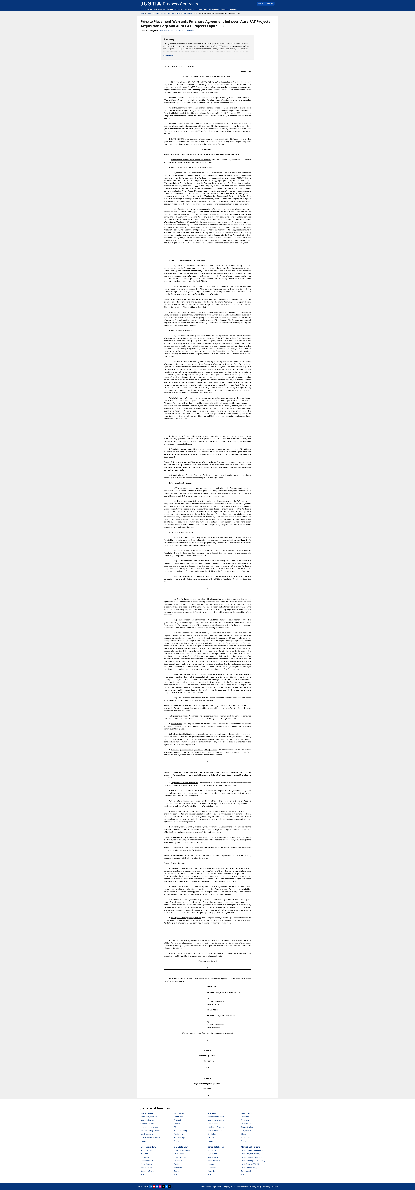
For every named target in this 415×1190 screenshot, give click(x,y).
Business (212, 1113)
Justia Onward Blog (249, 1167)
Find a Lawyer (146, 9)
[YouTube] (154, 1186)
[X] (169, 1186)
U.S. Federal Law (148, 1147)
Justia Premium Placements (252, 1157)
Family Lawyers (146, 1134)
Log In (260, 3)
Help (233, 1187)
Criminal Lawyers (147, 1123)
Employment (213, 1123)
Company (226, 1187)
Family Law (178, 1134)
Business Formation (216, 1116)
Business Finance (167, 30)
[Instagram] (160, 1186)
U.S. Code (144, 1154)
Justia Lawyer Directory (250, 1154)
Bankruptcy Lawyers (148, 1116)
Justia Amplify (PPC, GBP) (251, 1164)
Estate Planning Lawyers (150, 1130)
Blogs (243, 1134)
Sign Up (270, 3)
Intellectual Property (216, 1127)
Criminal (177, 1120)
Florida (177, 1164)
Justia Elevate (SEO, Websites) (253, 1161)
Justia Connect (205, 1187)
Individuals (179, 1113)
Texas (176, 1171)
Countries (211, 1171)
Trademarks (212, 1167)
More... (143, 1141)
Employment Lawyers (149, 1127)
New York (178, 1167)
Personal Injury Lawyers (150, 1137)
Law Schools (189, 9)
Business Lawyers (147, 1120)
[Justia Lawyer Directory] (172, 1186)
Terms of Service (242, 1187)
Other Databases (216, 1147)
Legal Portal (216, 1187)
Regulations (145, 1157)
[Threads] (163, 1186)
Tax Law (211, 1137)
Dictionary (245, 1116)
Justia (142, 13)
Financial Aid (246, 1123)
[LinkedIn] (150, 1186)
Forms (149, 13)
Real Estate (212, 1134)
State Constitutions (182, 1150)
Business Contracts (159, 13)
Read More (168, 55)
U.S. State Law (181, 1147)
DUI (175, 1127)
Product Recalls (214, 1161)
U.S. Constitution (147, 1150)
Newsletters (214, 9)
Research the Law (174, 9)
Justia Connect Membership (252, 1150)
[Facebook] (157, 1186)
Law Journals (246, 1130)
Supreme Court (146, 1161)
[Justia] (150, 4)
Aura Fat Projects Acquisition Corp (180, 13)
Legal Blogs (212, 1154)
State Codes (179, 1154)
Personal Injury (180, 1137)
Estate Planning (180, 1130)
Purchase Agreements (185, 30)
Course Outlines (247, 1127)
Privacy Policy (255, 1187)
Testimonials (246, 1171)
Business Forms (214, 1157)
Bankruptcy (178, 1116)
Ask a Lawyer (159, 9)
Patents (211, 1164)
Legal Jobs (212, 1150)
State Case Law (180, 1157)
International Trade (215, 1130)
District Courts (146, 1167)
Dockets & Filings (147, 1171)
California (178, 1161)
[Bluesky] (166, 1186)
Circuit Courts (146, 1164)
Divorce (177, 1123)
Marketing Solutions (229, 9)
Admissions (245, 1120)
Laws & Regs (201, 9)
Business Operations (216, 1120)
